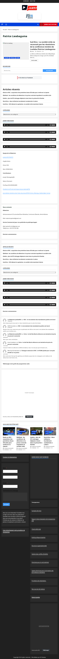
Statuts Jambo (36, 597)
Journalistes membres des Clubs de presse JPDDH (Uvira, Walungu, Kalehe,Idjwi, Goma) (26, 193)
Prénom (5, 474)
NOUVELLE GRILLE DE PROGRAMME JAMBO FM (13, 416)
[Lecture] (4, 125)
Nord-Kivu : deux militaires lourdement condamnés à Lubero (20, 101)
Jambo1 (32, 51)
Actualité (7, 57)
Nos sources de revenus (38, 589)
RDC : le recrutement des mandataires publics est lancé (39, 319)
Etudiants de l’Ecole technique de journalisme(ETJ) (16, 189)
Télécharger (29, 416)
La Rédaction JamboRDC (14, 319)
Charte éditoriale (36, 529)
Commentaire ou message (10, 490)
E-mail (5, 483)
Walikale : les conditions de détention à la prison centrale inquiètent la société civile (27, 95)
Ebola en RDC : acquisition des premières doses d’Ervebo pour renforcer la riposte (26, 92)
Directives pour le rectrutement (40, 562)
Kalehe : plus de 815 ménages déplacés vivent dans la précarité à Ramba (23, 98)
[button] (2, 24)
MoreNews (35, 657)
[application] (29, 125)
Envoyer (6, 504)
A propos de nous (36, 510)
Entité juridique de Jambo (38, 537)
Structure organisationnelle (39, 545)
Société (17, 57)
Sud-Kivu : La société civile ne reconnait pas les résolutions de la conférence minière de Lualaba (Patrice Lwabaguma (16, 51)
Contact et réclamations (10, 457)
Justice (19, 433)
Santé (11, 433)
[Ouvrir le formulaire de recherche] (37, 24)
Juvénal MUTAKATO (8, 157)
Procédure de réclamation (39, 581)
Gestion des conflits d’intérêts (40, 554)
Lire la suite (34, 61)
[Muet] (50, 125)
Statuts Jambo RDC (36, 650)
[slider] (53, 125)
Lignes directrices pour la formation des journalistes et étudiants (42, 571)
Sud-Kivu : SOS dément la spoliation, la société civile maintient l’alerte (23, 104)
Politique (12, 57)
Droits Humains (21, 431)
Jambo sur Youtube (50, 24)
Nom (4, 479)
